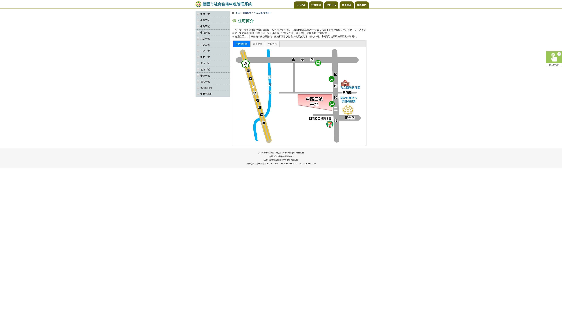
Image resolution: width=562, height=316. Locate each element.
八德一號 (205, 38)
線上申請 (554, 64)
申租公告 (331, 5)
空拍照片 (272, 44)
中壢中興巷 (206, 94)
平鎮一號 (205, 75)
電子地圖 (257, 44)
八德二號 (205, 45)
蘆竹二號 (205, 69)
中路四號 (205, 32)
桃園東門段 (206, 88)
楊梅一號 (205, 81)
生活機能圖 (241, 44)
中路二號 (205, 20)
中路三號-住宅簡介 (262, 13)
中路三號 (205, 26)
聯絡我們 (361, 5)
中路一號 (205, 14)
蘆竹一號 (205, 63)
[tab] (241, 44)
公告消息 (301, 5)
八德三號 (205, 51)
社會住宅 (316, 5)
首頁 (238, 13)
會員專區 (346, 5)
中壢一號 (205, 57)
